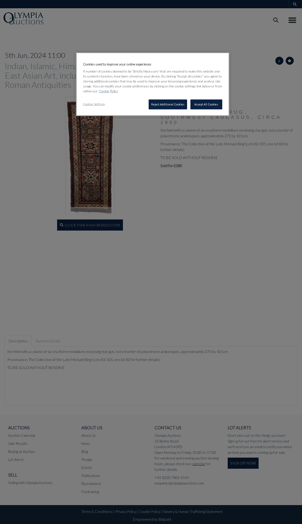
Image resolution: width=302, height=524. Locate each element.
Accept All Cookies (206, 104)
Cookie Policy (108, 91)
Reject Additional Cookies (167, 104)
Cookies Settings (94, 104)
